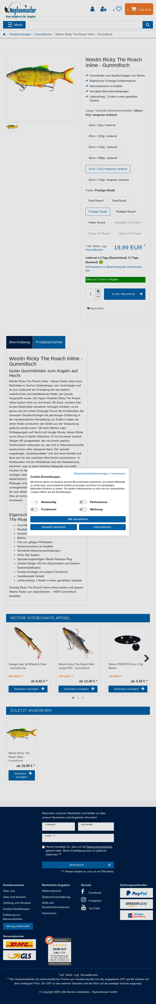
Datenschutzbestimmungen (91, 473)
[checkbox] (34, 502)
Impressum (118, 473)
